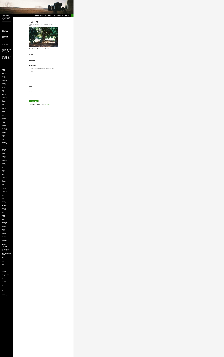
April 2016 (3, 215)
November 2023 (4, 97)
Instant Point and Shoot (5, 274)
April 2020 (3, 154)
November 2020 (4, 145)
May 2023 (3, 105)
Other (54, 15)
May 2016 (3, 213)
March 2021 (4, 139)
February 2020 (4, 156)
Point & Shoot (4, 281)
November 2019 (4, 160)
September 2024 (4, 83)
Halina (3, 272)
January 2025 (4, 77)
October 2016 (4, 208)
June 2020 (3, 152)
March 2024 (4, 91)
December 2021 (4, 128)
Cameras (36, 15)
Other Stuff (3, 278)
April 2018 (3, 187)
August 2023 (4, 101)
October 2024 (4, 81)
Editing (3, 264)
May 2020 (3, 153)
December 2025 (4, 74)
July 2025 (3, 76)
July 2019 (3, 166)
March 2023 (4, 108)
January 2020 (4, 157)
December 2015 (4, 220)
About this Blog (60, 15)
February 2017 (4, 202)
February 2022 (4, 125)
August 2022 (4, 118)
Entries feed (3, 294)
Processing (3, 282)
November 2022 (4, 114)
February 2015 (4, 233)
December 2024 (4, 79)
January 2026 (4, 73)
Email (30, 91)
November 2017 (4, 191)
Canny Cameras (5, 15)
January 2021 (4, 142)
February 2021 (4, 140)
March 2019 (4, 171)
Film (45, 15)
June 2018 (3, 184)
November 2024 (4, 80)
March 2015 (4, 232)
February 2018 (4, 188)
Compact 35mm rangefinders (6, 260)
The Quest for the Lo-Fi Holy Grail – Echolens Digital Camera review (6, 33)
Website (31, 96)
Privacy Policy (67, 15)
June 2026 (3, 67)
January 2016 (4, 219)
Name (30, 86)
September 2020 (4, 147)
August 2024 (4, 84)
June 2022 (3, 121)
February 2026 (4, 72)
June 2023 (3, 104)
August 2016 (4, 209)
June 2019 (3, 167)
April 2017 (3, 199)
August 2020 (4, 149)
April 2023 (3, 107)
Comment (31, 71)
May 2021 (3, 136)
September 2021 (4, 132)
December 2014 (4, 236)
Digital (3, 261)
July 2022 (3, 119)
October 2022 (4, 115)
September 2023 (4, 100)
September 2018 (4, 180)
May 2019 (3, 168)
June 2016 (3, 212)
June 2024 (3, 87)
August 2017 (4, 194)
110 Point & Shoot (4, 246)
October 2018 (4, 178)
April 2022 (3, 122)
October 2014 (4, 239)
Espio (2, 265)
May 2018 (3, 185)
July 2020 (3, 150)
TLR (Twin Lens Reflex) (5, 286)
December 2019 (4, 159)
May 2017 (3, 198)
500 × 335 (37, 24)
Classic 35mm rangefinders (6, 258)
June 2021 (3, 135)
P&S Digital (3, 279)
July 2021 (3, 133)
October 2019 (4, 161)
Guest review (4, 271)
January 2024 (4, 94)
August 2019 (4, 164)
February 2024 (4, 93)
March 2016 (4, 216)
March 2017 (4, 201)
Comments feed (4, 295)
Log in (3, 292)
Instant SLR (3, 275)
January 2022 (4, 126)
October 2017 (4, 192)
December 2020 (4, 143)
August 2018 (4, 181)
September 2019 (4, 163)
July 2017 (3, 195)
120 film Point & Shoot (5, 249)
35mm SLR (3, 252)
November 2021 (4, 129)
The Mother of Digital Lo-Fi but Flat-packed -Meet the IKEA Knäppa (6, 39)
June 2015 (3, 227)
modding (41, 15)
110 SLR (3, 247)
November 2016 (4, 206)
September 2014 (4, 240)
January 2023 (4, 111)
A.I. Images (49, 15)
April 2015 (3, 230)
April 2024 (3, 90)
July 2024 (3, 86)
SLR (2, 285)
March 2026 (4, 70)
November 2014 (4, 237)
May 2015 (3, 229)
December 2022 (4, 112)
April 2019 (3, 170)
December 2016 (4, 205)
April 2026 (3, 69)
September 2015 (4, 225)
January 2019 (4, 174)
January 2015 (4, 234)
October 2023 (4, 98)
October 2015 (4, 223)
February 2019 (4, 173)
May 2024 (3, 88)
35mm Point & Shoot (5, 250)
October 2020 (4, 146)
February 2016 (4, 218)
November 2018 (4, 177)
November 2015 (4, 222)
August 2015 (4, 226)
